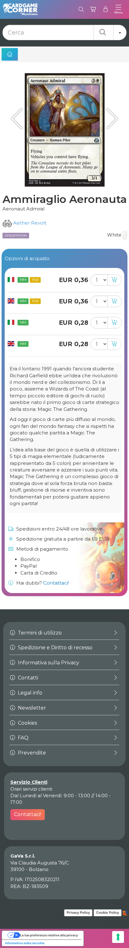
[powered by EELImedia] (125, 912)
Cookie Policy (107, 912)
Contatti (27, 678)
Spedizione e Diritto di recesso (54, 648)
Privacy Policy (78, 912)
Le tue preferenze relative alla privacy (49, 935)
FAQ (22, 738)
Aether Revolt (29, 223)
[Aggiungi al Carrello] (114, 280)
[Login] (106, 9)
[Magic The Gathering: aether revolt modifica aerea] (19, 119)
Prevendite (31, 753)
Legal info (29, 693)
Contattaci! (56, 583)
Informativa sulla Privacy (48, 663)
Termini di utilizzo (39, 633)
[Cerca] (81, 9)
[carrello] (93, 9)
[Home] (10, 54)
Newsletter (31, 708)
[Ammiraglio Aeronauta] (64, 130)
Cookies (27, 723)
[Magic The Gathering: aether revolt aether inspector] (110, 119)
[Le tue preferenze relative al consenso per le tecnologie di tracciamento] (118, 937)
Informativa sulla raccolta (24, 943)
